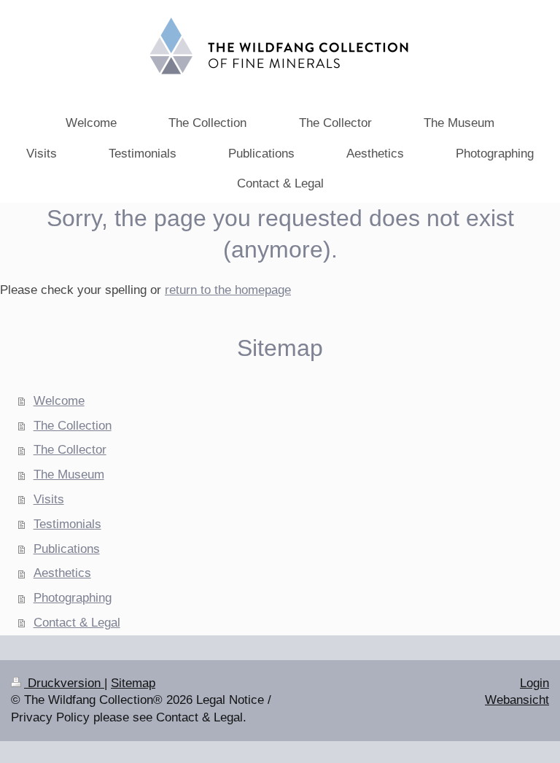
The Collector (70, 450)
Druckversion (64, 683)
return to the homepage (228, 290)
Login (534, 683)
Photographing (73, 598)
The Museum (69, 474)
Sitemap (133, 683)
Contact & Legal (77, 623)
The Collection (73, 426)
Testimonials (67, 524)
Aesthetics (62, 573)
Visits (49, 499)
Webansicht (517, 700)
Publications (67, 549)
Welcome (59, 401)
